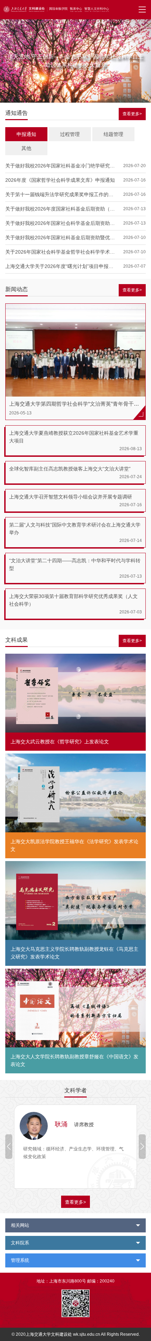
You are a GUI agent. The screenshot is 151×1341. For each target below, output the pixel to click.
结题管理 (113, 134)
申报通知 (26, 134)
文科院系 (20, 1242)
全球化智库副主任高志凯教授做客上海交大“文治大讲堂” (70, 469)
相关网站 (20, 1225)
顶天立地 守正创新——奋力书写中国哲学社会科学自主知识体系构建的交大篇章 (75, 61)
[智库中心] (70, 10)
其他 (26, 148)
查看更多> (132, 113)
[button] (142, 1146)
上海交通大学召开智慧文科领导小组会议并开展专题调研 (70, 497)
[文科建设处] (47, 10)
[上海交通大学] (19, 10)
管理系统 (20, 1260)
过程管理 (70, 134)
